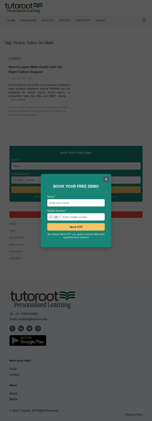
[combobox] (54, 216)
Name (51, 196)
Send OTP (76, 227)
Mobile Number (57, 210)
